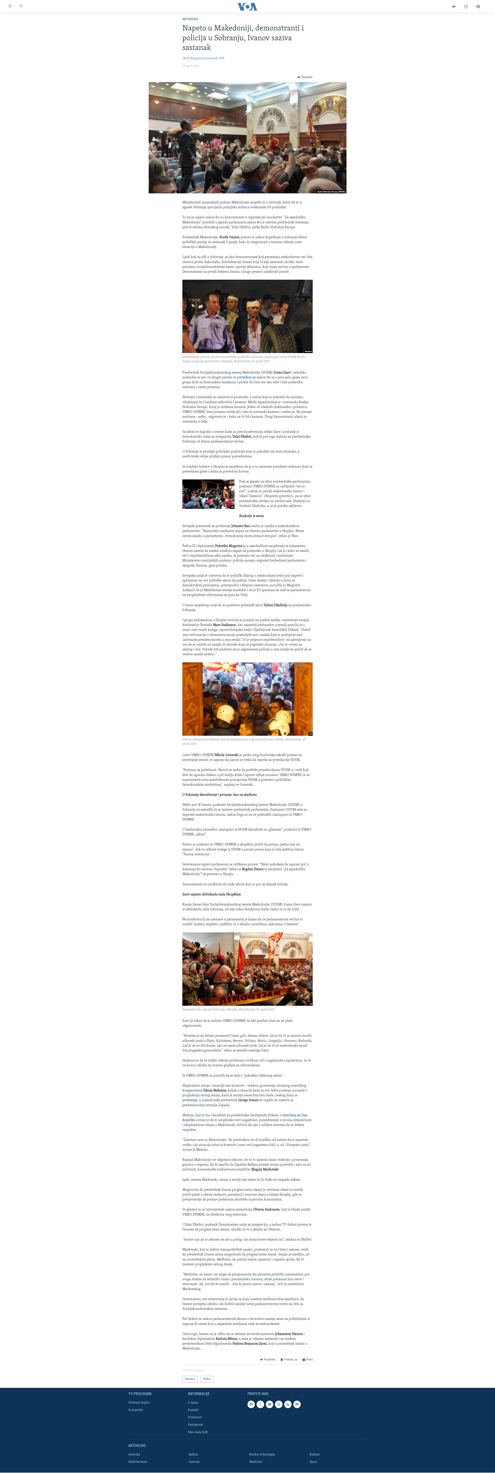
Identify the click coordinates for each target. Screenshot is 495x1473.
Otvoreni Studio (138, 1402)
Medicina (255, 1462)
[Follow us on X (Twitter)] (260, 1404)
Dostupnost (195, 1424)
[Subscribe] (297, 1404)
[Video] (454, 7)
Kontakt (193, 1410)
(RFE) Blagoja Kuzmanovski (200, 58)
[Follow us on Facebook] (251, 1404)
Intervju (194, 1462)
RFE (221, 58)
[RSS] (288, 1404)
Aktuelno (190, 19)
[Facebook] (478, 7)
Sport (313, 1462)
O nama (193, 1402)
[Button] (305, 77)
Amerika (134, 1454)
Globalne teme (137, 1462)
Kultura (315, 1454)
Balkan (193, 1454)
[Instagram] (466, 7)
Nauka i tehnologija (262, 1454)
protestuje (189, 1100)
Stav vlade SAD (198, 1432)
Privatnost (195, 1417)
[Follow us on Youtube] (269, 1404)
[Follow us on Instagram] (278, 1404)
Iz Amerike (135, 1410)
